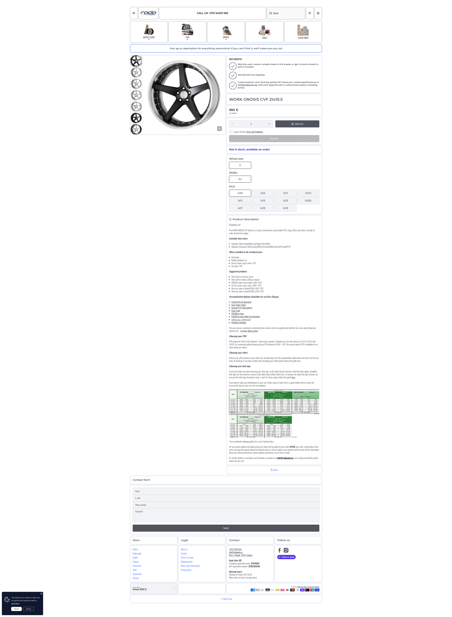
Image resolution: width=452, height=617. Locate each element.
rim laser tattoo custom (249, 331)
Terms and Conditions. (254, 131)
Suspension (137, 574)
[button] (274, 470)
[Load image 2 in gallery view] (136, 72)
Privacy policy (186, 569)
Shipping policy (186, 561)
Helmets (136, 578)
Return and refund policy (190, 565)
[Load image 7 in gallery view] (136, 129)
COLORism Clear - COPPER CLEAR (241, 319)
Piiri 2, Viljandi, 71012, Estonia (240, 555)
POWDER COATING (238, 322)
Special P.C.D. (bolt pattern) (241, 307)
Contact (184, 553)
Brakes (135, 549)
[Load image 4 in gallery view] (136, 95)
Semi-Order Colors (238, 305)
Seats (135, 569)
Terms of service (187, 557)
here (293, 377)
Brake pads (137, 553)
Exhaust (136, 561)
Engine (135, 557)
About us (184, 549)
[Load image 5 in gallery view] (136, 106)
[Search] (269, 13)
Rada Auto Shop (302, 586)
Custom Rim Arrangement (241, 302)
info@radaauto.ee (247, 85)
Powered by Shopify (313, 586)
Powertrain (137, 565)
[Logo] (148, 13)
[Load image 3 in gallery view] (136, 83)
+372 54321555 (235, 549)
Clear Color (235, 310)
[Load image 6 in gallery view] (136, 118)
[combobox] (286, 13)
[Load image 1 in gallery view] (136, 61)
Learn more (15, 603)
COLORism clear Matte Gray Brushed (245, 316)
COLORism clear (237, 313)
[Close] (41, 593)
